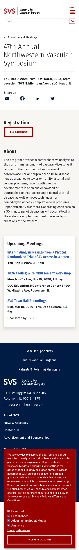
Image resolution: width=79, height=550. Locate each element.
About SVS (11, 415)
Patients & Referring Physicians (40, 369)
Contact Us (11, 430)
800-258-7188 (35, 405)
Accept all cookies (39, 539)
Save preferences (18, 530)
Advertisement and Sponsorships (26, 437)
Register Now (18, 132)
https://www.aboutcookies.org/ (50, 481)
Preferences (19, 516)
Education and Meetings (22, 37)
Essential (17, 511)
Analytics (17, 525)
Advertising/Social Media (28, 520)
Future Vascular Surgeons (39, 360)
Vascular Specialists (39, 351)
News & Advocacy (16, 423)
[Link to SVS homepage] (22, 11)
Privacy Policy (40, 496)
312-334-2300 (13, 405)
